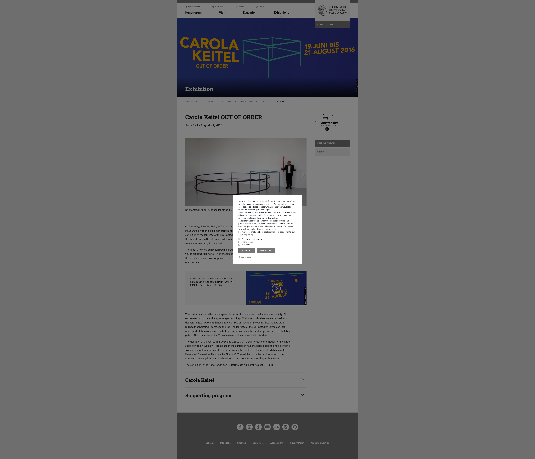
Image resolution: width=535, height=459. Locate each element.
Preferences (247, 242)
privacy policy (246, 235)
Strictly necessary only (252, 239)
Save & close (266, 250)
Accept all (247, 250)
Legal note (246, 257)
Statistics (246, 244)
